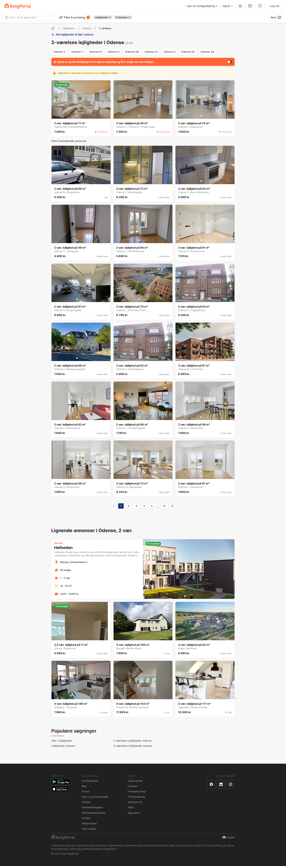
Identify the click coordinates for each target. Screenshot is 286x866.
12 (164, 505)
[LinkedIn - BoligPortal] (221, 784)
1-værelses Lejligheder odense (132, 740)
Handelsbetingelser (92, 807)
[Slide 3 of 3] (83, 181)
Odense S (170, 51)
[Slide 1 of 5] (77, 116)
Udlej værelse (135, 780)
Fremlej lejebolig (136, 796)
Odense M (95, 51)
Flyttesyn (133, 786)
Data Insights (89, 828)
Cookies (86, 802)
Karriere (86, 818)
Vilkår (131, 807)
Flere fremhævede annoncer (69, 141)
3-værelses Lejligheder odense (132, 745)
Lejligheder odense (63, 745)
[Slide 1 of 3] (79, 181)
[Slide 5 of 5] (85, 116)
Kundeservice (135, 802)
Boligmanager (89, 823)
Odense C (59, 51)
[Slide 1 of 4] (140, 358)
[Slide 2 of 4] (142, 358)
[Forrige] (113, 506)
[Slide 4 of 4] (146, 358)
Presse (85, 791)
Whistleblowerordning (93, 812)
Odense (86, 28)
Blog (84, 786)
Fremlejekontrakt (137, 791)
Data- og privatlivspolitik (95, 796)
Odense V (77, 51)
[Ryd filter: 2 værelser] (129, 17)
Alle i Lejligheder (61, 740)
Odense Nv (188, 51)
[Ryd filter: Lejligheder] (110, 17)
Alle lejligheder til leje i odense (75, 34)
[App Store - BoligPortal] (60, 789)
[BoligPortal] (17, 6)
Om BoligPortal (90, 780)
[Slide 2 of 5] (79, 116)
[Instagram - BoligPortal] (230, 784)
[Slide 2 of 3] (81, 181)
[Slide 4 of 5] (83, 116)
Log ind (274, 6)
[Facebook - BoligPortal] (211, 784)
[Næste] (172, 506)
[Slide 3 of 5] (81, 116)
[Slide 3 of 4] (144, 358)
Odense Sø (207, 51)
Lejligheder (68, 28)
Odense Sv (151, 51)
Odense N (113, 51)
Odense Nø (132, 51)
